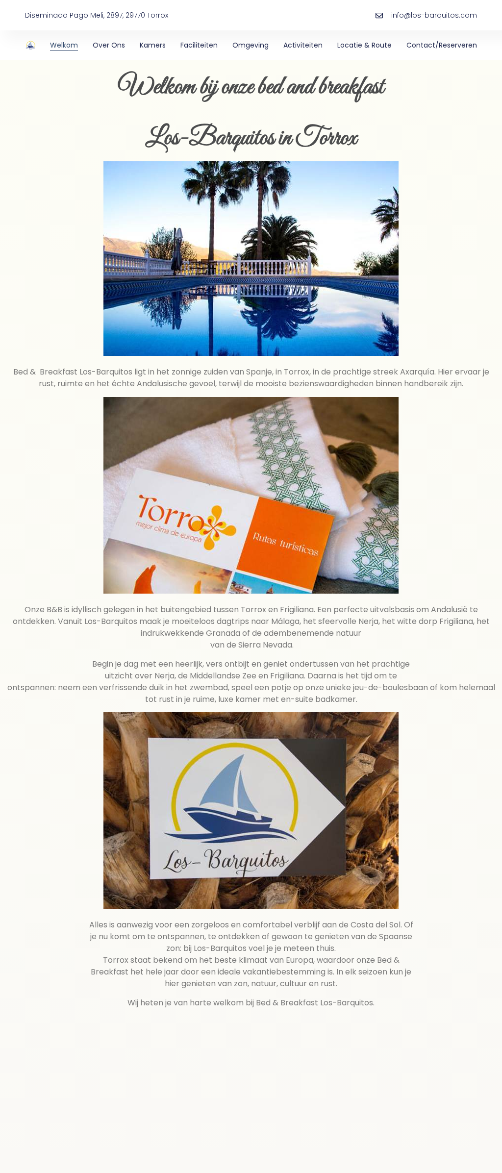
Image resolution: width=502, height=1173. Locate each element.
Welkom (64, 45)
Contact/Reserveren (441, 45)
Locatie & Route (364, 45)
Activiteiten (303, 45)
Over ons (109, 45)
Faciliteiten (199, 45)
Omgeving (250, 45)
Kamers (153, 45)
